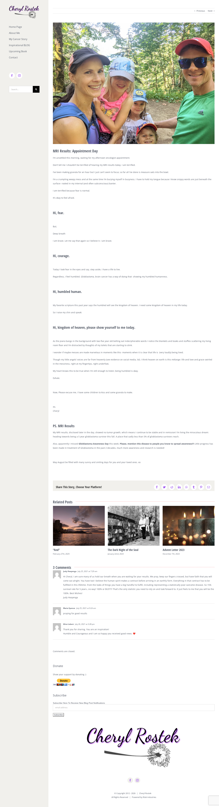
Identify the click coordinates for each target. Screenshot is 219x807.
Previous (201, 10)
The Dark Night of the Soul (68, 550)
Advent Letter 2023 (118, 550)
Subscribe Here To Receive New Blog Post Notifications (79, 707)
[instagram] (137, 785)
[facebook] (130, 785)
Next (210, 10)
